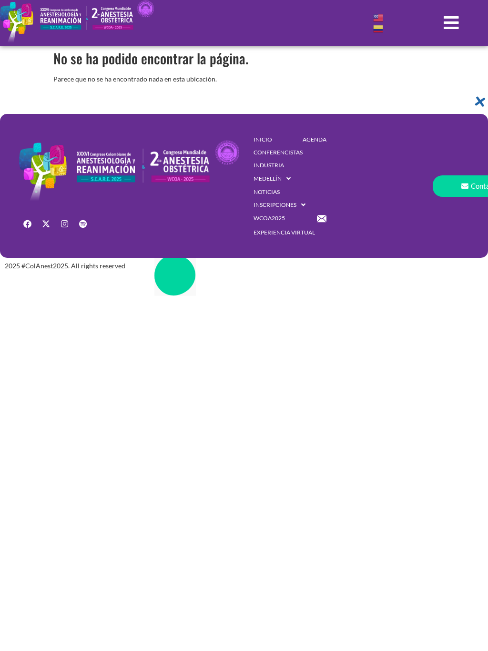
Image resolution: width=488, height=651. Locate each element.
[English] (378, 17)
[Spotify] (83, 223)
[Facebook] (27, 223)
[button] (451, 22)
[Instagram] (64, 223)
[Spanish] (378, 28)
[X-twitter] (46, 223)
